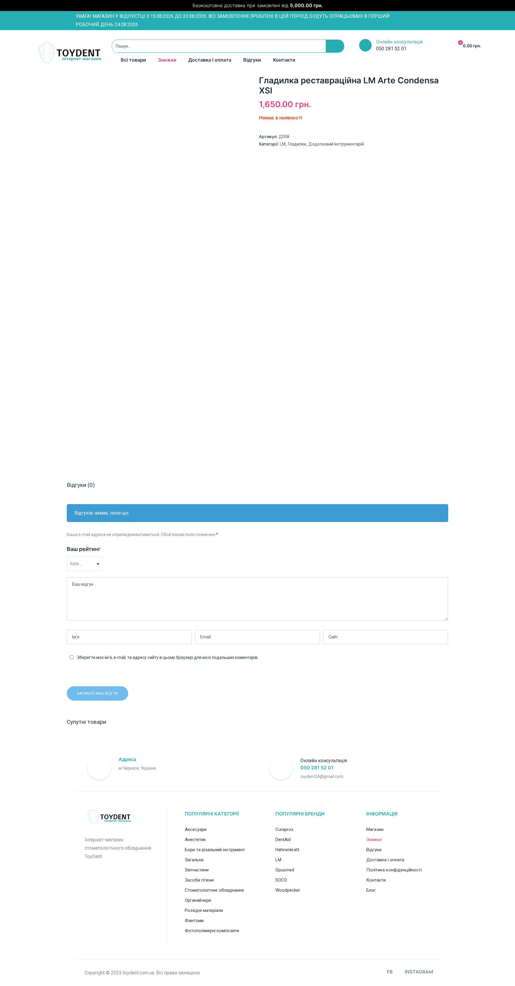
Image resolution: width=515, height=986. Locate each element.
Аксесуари (196, 829)
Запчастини (197, 870)
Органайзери (198, 900)
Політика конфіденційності (394, 870)
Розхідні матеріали (204, 910)
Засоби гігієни (199, 880)
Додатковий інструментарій (336, 144)
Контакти (284, 60)
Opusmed (284, 870)
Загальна (194, 859)
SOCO (281, 880)
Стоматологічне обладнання (214, 890)
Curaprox (284, 829)
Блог (371, 890)
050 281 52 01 (316, 768)
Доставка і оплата (209, 60)
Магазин (375, 829)
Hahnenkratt (287, 849)
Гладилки (297, 144)
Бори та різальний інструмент (215, 849)
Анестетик (195, 839)
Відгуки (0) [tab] (81, 485)
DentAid (283, 839)
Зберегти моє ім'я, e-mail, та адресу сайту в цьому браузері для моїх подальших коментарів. (167, 657)
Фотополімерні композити (212, 930)
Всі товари (133, 60)
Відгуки (252, 60)
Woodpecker (287, 890)
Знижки (167, 60)
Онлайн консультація (399, 42)
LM (283, 144)
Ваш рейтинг (83, 549)
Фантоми (194, 920)
